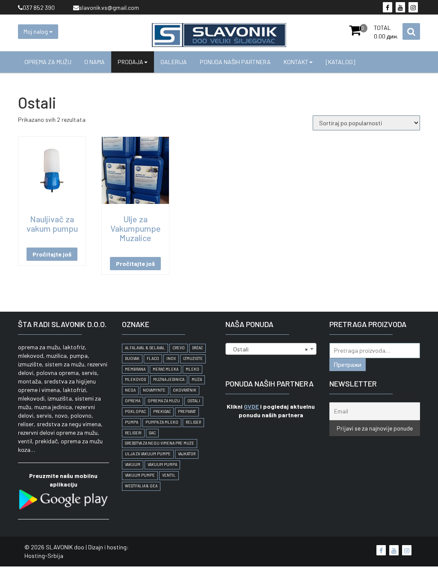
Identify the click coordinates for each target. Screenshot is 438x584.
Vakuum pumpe (140, 475)
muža (197, 379)
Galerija (173, 61)
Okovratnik (184, 390)
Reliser (193, 422)
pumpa (131, 422)
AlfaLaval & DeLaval (145, 347)
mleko (192, 369)
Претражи (347, 364)
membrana (135, 369)
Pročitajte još (52, 254)
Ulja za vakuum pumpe (148, 453)
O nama (94, 61)
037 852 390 (39, 7)
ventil (169, 475)
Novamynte (154, 390)
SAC (152, 433)
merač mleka (165, 369)
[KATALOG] (340, 61)
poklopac (135, 411)
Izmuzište (193, 358)
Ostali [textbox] (268, 349)
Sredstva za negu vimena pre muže (159, 443)
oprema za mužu (164, 400)
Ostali (193, 400)
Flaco (153, 358)
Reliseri (133, 433)
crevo (178, 347)
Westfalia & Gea (141, 486)
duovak (132, 358)
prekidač (162, 411)
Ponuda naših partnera (235, 61)
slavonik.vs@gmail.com (109, 7)
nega (130, 390)
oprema (132, 400)
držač (197, 347)
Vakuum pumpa (162, 464)
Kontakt (296, 61)
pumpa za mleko (161, 422)
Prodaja (130, 61)
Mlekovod (135, 379)
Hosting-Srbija (43, 555)
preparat (187, 411)
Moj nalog (36, 31)
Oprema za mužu (47, 61)
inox (171, 358)
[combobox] (271, 349)
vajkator (186, 453)
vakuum (132, 464)
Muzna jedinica (168, 379)
